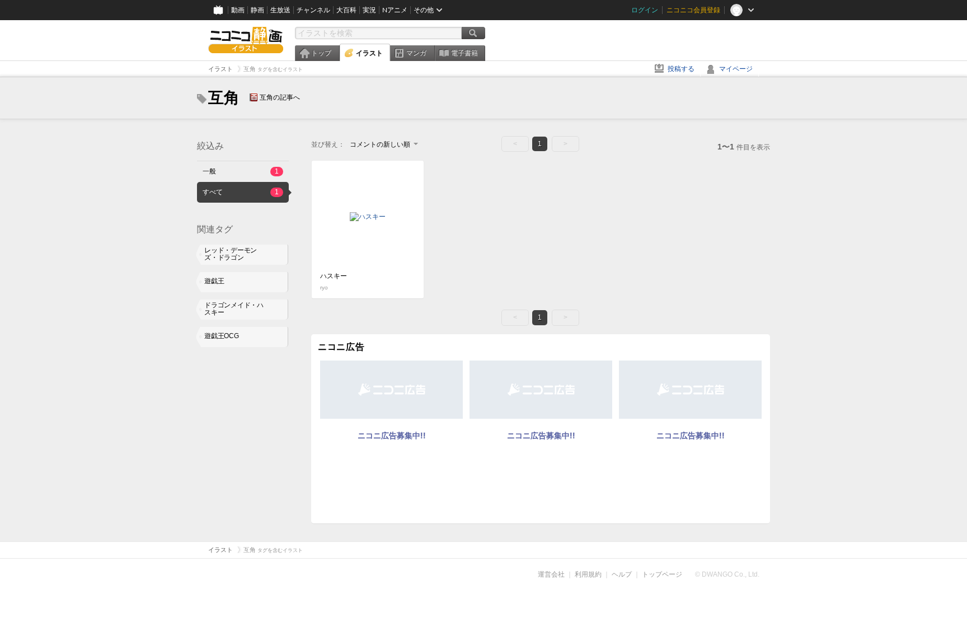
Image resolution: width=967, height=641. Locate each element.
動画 (238, 10)
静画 (257, 10)
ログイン (644, 10)
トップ (321, 53)
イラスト (369, 53)
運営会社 (551, 574)
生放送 (280, 10)
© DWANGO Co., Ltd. (727, 574)
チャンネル (313, 10)
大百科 (346, 10)
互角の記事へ (280, 97)
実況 (369, 10)
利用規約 (588, 574)
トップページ (662, 574)
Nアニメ (394, 10)
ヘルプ (622, 574)
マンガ (416, 53)
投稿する (681, 69)
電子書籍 (464, 53)
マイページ (736, 69)
